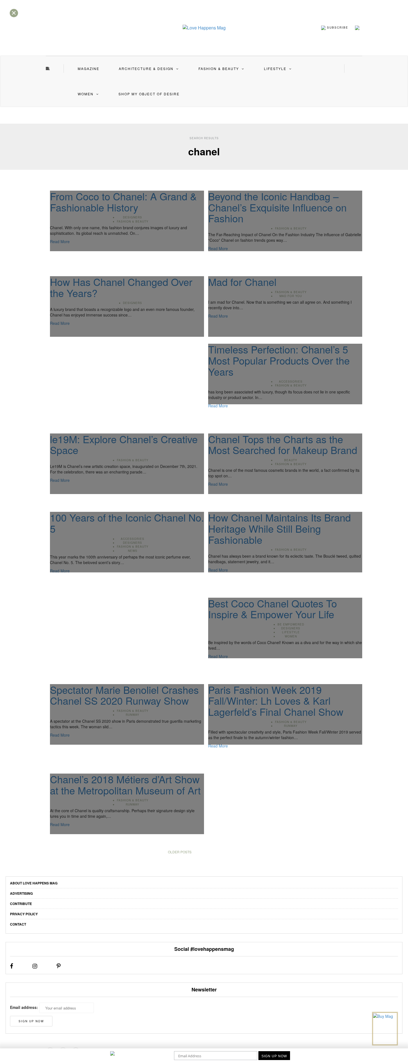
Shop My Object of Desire (149, 93)
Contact (18, 924)
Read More (218, 405)
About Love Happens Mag (33, 883)
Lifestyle (275, 68)
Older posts (180, 851)
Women (86, 93)
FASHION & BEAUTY (218, 68)
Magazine (88, 68)
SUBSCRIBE (337, 27)
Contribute (21, 903)
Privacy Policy (24, 913)
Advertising (21, 893)
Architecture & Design (146, 68)
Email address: (24, 1007)
